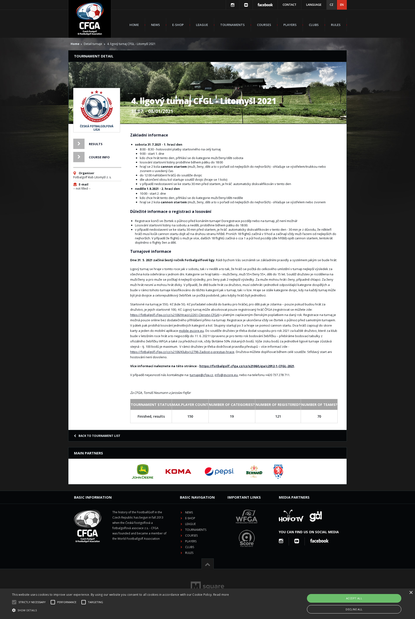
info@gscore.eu (226, 375)
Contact (289, 5)
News (155, 25)
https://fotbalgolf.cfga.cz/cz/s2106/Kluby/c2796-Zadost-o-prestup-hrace (182, 352)
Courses (264, 25)
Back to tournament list (99, 436)
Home (134, 25)
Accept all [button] (354, 598)
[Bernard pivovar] (254, 471)
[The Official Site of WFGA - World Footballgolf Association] (246, 527)
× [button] (411, 592)
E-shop (178, 25)
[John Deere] (142, 471)
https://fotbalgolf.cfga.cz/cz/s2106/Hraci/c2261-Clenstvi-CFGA (174, 315)
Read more (221, 595)
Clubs (314, 25)
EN (342, 5)
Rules (336, 25)
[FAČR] (278, 471)
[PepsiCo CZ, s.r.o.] (219, 471)
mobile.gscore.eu (191, 330)
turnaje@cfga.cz (201, 375)
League (202, 25)
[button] (120, 610)
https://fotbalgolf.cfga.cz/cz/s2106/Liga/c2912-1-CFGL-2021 (246, 366)
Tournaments (232, 25)
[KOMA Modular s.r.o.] (178, 471)
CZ (331, 5)
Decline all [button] (354, 609)
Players (290, 25)
